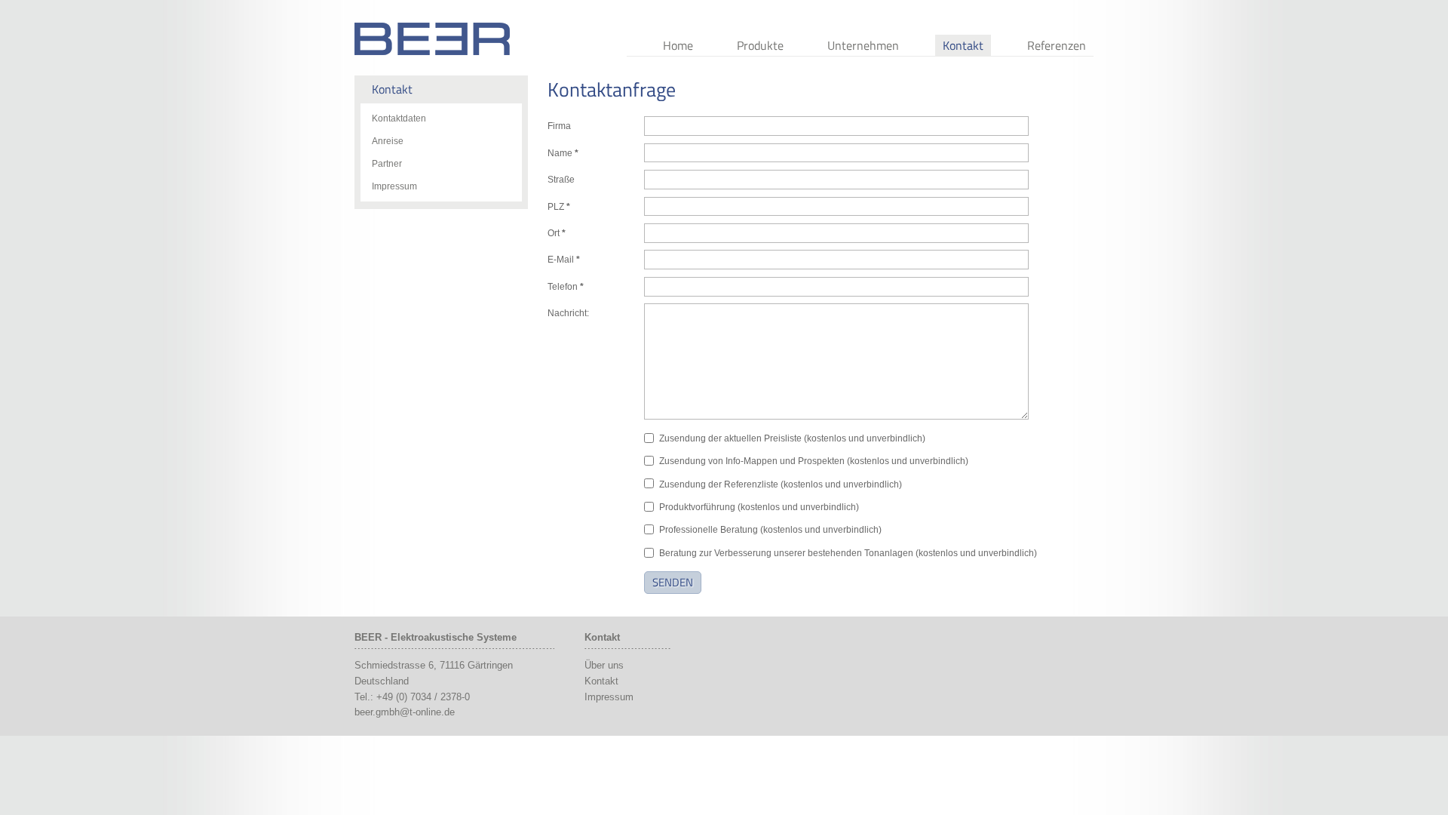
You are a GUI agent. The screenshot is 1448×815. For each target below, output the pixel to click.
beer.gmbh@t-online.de (404, 712)
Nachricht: (568, 313)
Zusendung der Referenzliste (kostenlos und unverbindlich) (780, 484)
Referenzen (1056, 45)
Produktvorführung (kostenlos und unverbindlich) (759, 507)
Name (563, 153)
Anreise (387, 141)
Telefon (566, 286)
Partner (387, 163)
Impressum (394, 186)
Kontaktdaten (399, 118)
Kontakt (963, 45)
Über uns (604, 665)
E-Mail (564, 259)
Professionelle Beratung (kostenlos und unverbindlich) (770, 529)
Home (678, 45)
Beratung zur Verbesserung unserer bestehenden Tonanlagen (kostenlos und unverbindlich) (848, 553)
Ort (557, 233)
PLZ (559, 206)
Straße (561, 179)
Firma (559, 126)
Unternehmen (863, 45)
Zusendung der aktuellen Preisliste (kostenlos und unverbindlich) (792, 438)
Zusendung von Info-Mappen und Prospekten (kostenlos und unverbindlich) (813, 461)
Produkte (760, 45)
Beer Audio (432, 39)
